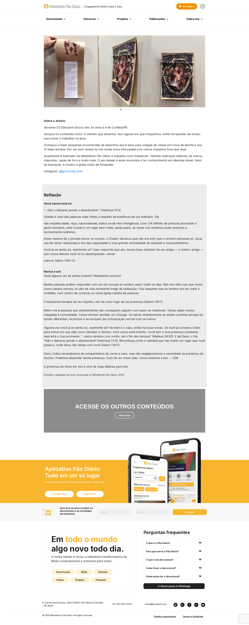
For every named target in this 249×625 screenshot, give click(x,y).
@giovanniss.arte (70, 171)
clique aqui (125, 415)
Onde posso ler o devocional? (163, 576)
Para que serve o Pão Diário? (162, 551)
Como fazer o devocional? (161, 568)
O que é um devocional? (159, 559)
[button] (47, 71)
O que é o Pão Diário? (158, 543)
